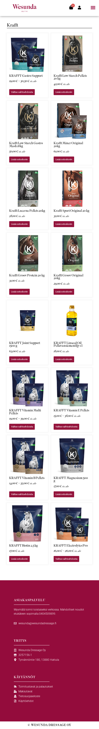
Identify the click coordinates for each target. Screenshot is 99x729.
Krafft (12, 25)
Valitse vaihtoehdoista (22, 92)
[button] (93, 7)
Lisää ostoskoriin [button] (63, 92)
